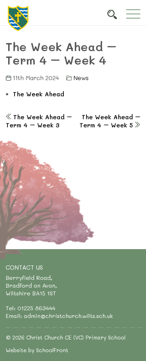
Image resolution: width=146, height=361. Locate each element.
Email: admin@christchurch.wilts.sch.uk (59, 315)
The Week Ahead (38, 94)
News (81, 78)
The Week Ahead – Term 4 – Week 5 (109, 121)
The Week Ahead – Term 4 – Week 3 (39, 121)
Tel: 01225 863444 (30, 308)
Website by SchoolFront (37, 350)
